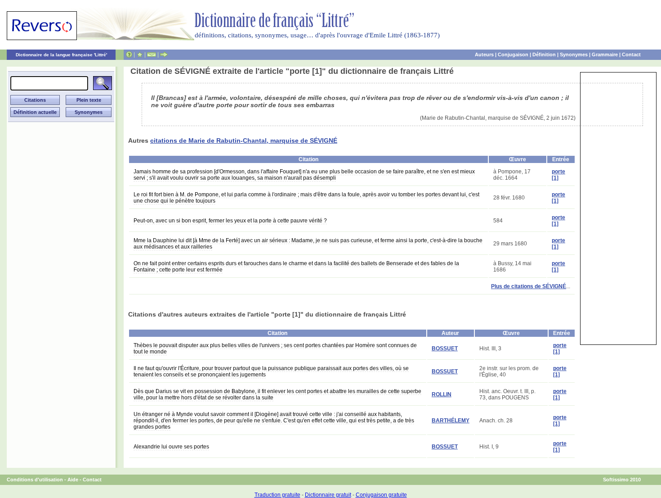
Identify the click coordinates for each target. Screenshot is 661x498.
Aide (72, 479)
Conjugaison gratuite (381, 495)
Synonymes (574, 54)
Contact (631, 54)
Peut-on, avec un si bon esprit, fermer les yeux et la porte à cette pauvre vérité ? (230, 220)
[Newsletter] (151, 54)
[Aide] (129, 54)
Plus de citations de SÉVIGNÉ (528, 286)
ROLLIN (441, 394)
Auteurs (484, 54)
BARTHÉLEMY (450, 420)
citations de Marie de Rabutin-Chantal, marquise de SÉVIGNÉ (243, 140)
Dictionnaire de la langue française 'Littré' (61, 54)
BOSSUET (445, 348)
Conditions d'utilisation (35, 479)
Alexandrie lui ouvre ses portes (171, 447)
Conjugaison (513, 54)
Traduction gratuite (277, 495)
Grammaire (605, 54)
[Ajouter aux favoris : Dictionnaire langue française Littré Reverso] (139, 54)
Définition (544, 54)
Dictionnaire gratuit (328, 495)
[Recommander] (164, 54)
